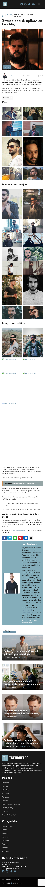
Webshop (5, 790)
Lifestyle (5, 841)
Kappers (5, 848)
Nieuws (5, 786)
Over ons (5, 783)
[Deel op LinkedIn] (25, 538)
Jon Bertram (13, 76)
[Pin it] (20, 538)
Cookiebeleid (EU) (9, 815)
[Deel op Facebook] (4, 538)
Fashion (5, 833)
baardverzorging (28, 612)
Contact (5, 801)
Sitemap (5, 811)
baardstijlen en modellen (18, 530)
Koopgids (5, 793)
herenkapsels (27, 610)
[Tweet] (9, 538)
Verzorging (6, 837)
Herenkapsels (7, 826)
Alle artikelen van (29, 621)
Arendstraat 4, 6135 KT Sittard (14, 866)
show (10, 98)
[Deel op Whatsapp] (15, 538)
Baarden (5, 830)
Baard (9, 15)
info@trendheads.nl (10, 869)
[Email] (31, 538)
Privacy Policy (7, 808)
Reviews (5, 844)
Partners (5, 797)
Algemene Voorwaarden (11, 804)
